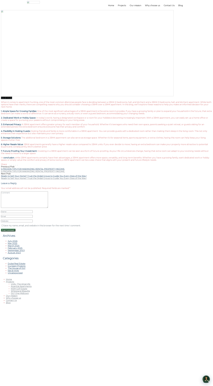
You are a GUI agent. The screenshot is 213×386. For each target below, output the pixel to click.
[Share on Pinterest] (17, 164)
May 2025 (12, 243)
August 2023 (14, 253)
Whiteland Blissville (20, 291)
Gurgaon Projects (16, 266)
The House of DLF (17, 268)
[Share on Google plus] (15, 164)
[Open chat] (206, 379)
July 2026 (12, 241)
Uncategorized (15, 273)
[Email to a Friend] (18, 164)
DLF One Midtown (20, 293)
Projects (122, 5)
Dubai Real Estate (16, 263)
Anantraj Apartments (21, 286)
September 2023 (16, 250)
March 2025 (13, 246)
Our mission (135, 5)
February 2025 (15, 248)
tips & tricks (6, 98)
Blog (180, 5)
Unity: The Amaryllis (20, 284)
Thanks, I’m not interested (33, 383)
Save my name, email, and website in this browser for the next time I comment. (42, 225)
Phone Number (17, 363)
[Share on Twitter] (11, 164)
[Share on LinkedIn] (13, 164)
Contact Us (169, 5)
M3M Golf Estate (19, 289)
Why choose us (152, 5)
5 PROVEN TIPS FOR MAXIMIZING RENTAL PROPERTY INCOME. (33, 169)
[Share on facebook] (9, 164)
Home (111, 5)
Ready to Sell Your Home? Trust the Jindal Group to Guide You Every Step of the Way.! (44, 176)
